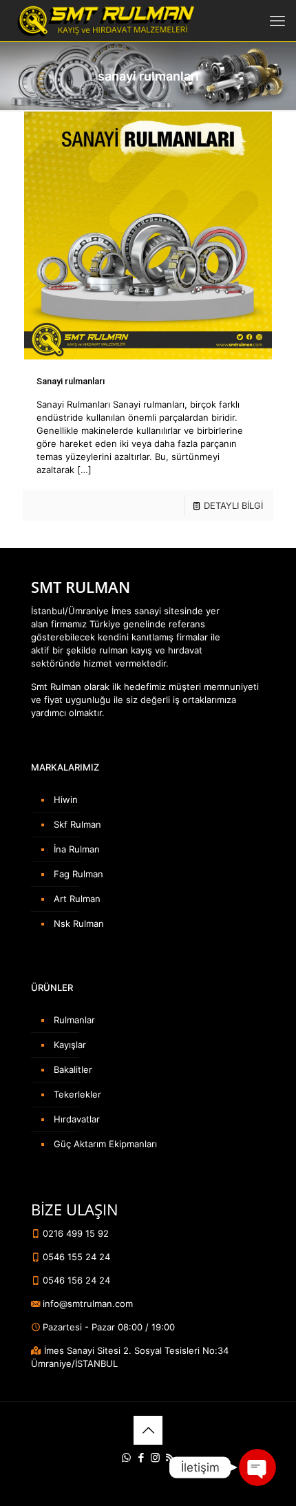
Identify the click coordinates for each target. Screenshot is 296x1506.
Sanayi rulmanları (70, 381)
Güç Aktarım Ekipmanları (105, 1143)
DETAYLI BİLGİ (233, 505)
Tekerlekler (77, 1094)
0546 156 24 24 (75, 1280)
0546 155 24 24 (75, 1256)
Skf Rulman (77, 824)
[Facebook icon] (141, 1457)
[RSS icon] (170, 1457)
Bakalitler (73, 1069)
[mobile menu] (277, 20)
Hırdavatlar (77, 1119)
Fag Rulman (78, 873)
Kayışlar (70, 1044)
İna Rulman (77, 849)
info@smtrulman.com (86, 1303)
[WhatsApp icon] (126, 1457)
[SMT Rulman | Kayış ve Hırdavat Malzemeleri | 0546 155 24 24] (104, 20)
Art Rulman (77, 898)
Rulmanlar (74, 1019)
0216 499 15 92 (74, 1233)
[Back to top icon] (148, 1430)
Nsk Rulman (79, 923)
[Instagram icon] (155, 1457)
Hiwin (66, 799)
